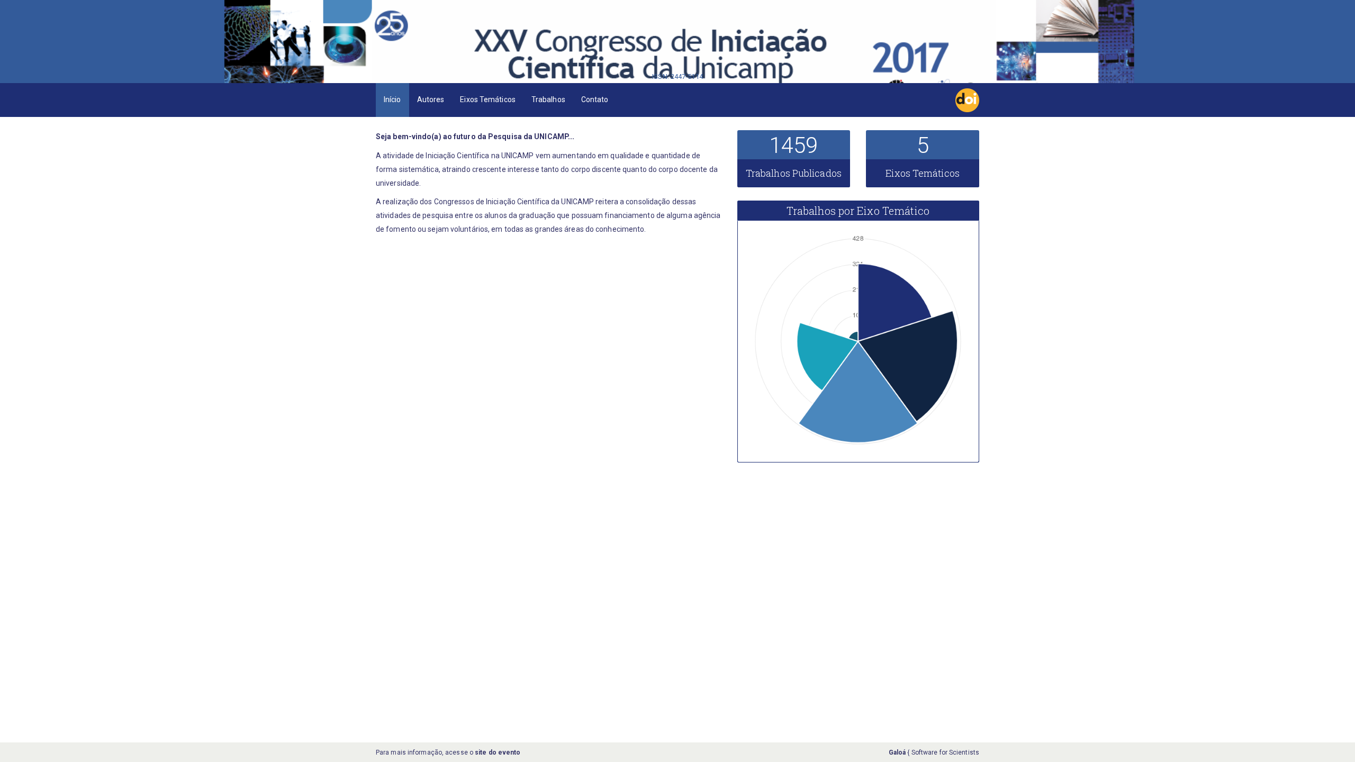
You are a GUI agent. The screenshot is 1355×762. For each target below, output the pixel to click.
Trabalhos (548, 99)
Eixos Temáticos (488, 99)
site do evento (497, 752)
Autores (431, 99)
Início (392, 99)
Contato (595, 99)
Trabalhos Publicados (794, 173)
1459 (793, 145)
